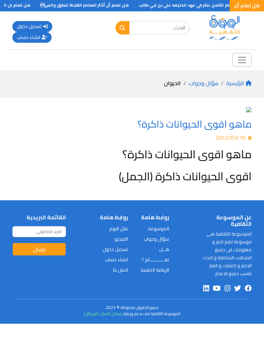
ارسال (39, 249)
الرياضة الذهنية (155, 269)
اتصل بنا (120, 269)
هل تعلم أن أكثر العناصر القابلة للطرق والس (88, 5)
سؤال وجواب (203, 83)
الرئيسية (235, 83)
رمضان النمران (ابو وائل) (103, 313)
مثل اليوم (118, 228)
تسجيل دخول (29, 26)
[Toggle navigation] (242, 60)
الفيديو (121, 238)
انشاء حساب (28, 37)
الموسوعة (158, 228)
